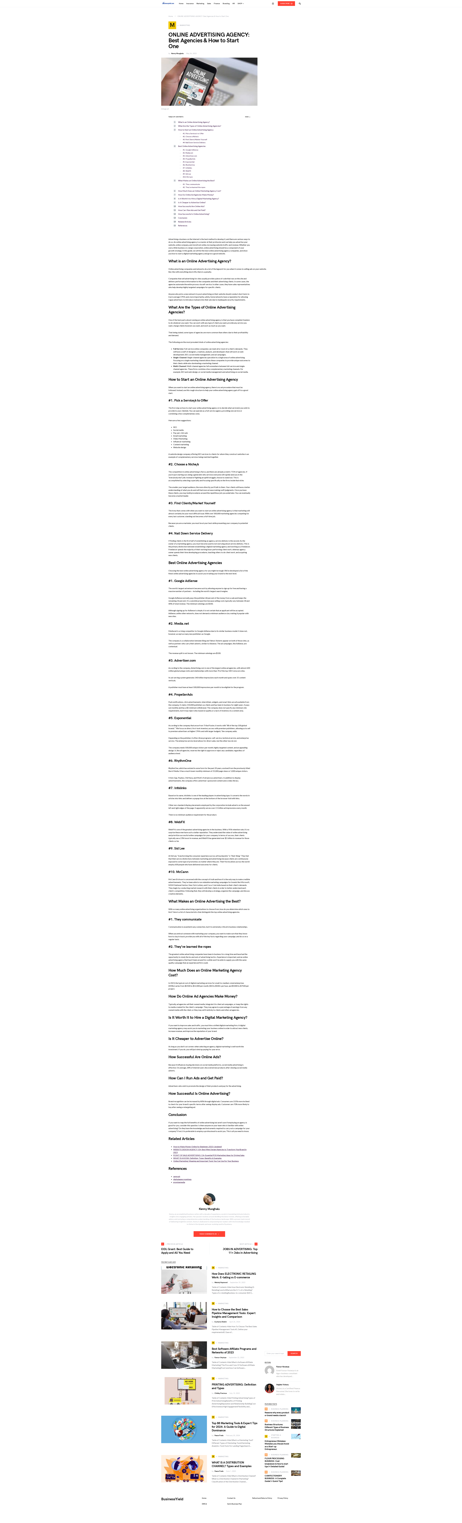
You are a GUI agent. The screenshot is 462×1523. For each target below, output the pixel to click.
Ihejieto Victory (282, 1385)
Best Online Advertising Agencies (192, 146)
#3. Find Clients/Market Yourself (195, 139)
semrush (176, 1176)
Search (294, 1353)
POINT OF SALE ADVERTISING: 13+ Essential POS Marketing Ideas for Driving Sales (208, 1155)
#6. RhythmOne (189, 165)
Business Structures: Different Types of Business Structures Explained (277, 1427)
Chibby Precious (221, 1393)
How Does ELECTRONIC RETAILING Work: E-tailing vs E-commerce (234, 1275)
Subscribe (285, 4)
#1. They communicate (191, 184)
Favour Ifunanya (282, 1367)
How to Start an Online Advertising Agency (195, 130)
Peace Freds (219, 1435)
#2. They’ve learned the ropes (194, 187)
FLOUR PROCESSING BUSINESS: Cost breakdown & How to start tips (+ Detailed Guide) (276, 1462)
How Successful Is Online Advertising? (194, 214)
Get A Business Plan (234, 1504)
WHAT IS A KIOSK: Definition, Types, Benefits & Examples (197, 1158)
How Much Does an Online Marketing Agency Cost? (199, 191)
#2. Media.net (188, 153)
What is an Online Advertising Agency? (194, 122)
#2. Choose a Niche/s (191, 136)
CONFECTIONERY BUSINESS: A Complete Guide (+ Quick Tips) (275, 1478)
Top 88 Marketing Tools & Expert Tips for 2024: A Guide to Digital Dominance (234, 1426)
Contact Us (231, 1498)
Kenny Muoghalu (177, 53)
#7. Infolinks (187, 168)
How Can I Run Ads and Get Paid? (192, 210)
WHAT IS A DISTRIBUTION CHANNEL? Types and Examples (232, 1464)
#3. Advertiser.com (190, 156)
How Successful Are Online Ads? (191, 206)
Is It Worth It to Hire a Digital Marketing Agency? (198, 198)
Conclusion (182, 218)
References (182, 225)
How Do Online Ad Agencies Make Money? (196, 195)
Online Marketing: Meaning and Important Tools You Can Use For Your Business (206, 1161)
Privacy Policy (283, 1498)
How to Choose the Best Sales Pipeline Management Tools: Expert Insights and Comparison (233, 1313)
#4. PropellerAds (189, 159)
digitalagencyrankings (182, 1179)
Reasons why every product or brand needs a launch (277, 1414)
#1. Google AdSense (190, 150)
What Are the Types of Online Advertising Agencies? (199, 126)
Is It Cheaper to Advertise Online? (192, 202)
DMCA (204, 1504)
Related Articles (184, 221)
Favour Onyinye (220, 1358)
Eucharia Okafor (221, 1322)
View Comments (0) (208, 1234)
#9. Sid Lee (187, 174)
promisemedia (179, 1182)
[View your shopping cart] (273, 4)
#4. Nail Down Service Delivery (194, 142)
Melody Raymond (221, 1282)
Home (170, 16)
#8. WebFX (187, 171)
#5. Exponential (188, 162)
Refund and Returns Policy (262, 1498)
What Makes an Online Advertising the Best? (196, 180)
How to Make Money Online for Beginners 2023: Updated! (197, 1146)
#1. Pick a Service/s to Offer (193, 133)
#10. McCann (188, 177)
